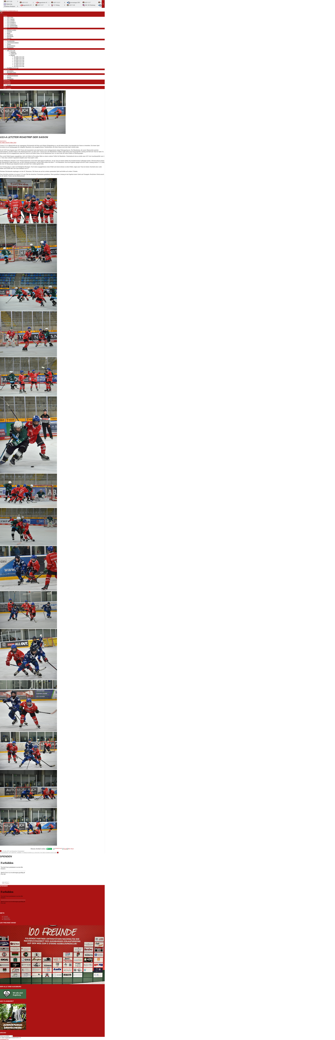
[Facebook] (3, 882)
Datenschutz (6, 919)
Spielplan (13, 52)
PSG (4, 86)
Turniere (5, 49)
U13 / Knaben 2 (11, 24)
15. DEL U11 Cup (19, 58)
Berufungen (10, 47)
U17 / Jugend (10, 19)
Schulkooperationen (12, 75)
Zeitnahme (10, 35)
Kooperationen (11, 46)
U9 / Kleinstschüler (12, 27)
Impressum (6, 918)
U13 (1, 141)
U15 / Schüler (11, 20)
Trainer (9, 44)
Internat (9, 77)
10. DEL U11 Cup (19, 66)
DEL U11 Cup (11, 50)
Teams (5, 16)
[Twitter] (6, 882)
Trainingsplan (10, 41)
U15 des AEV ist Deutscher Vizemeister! (12, 851)
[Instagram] (5, 882)
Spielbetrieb (6, 39)
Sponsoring (6, 80)
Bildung (5, 74)
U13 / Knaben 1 (11, 22)
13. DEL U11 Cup (19, 61)
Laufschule (6, 69)
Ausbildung (10, 79)
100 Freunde (6, 82)
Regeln (9, 85)
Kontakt (5, 916)
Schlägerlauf (6, 83)
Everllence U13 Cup (12, 68)
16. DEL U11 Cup (19, 57)
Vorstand (9, 31)
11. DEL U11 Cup (19, 64)
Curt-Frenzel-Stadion (13, 42)
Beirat (8, 33)
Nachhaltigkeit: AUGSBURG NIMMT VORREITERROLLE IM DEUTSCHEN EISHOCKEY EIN (29, 852)
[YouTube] (8, 882)
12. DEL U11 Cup (19, 63)
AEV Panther (7, 88)
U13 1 (4, 141)
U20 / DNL (10, 17)
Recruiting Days (11, 72)
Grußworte (13, 53)
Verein (5, 28)
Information (10, 71)
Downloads (10, 36)
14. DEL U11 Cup (19, 60)
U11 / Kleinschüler (12, 25)
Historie (9, 38)
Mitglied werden (11, 30)
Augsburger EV (4, 1039)
